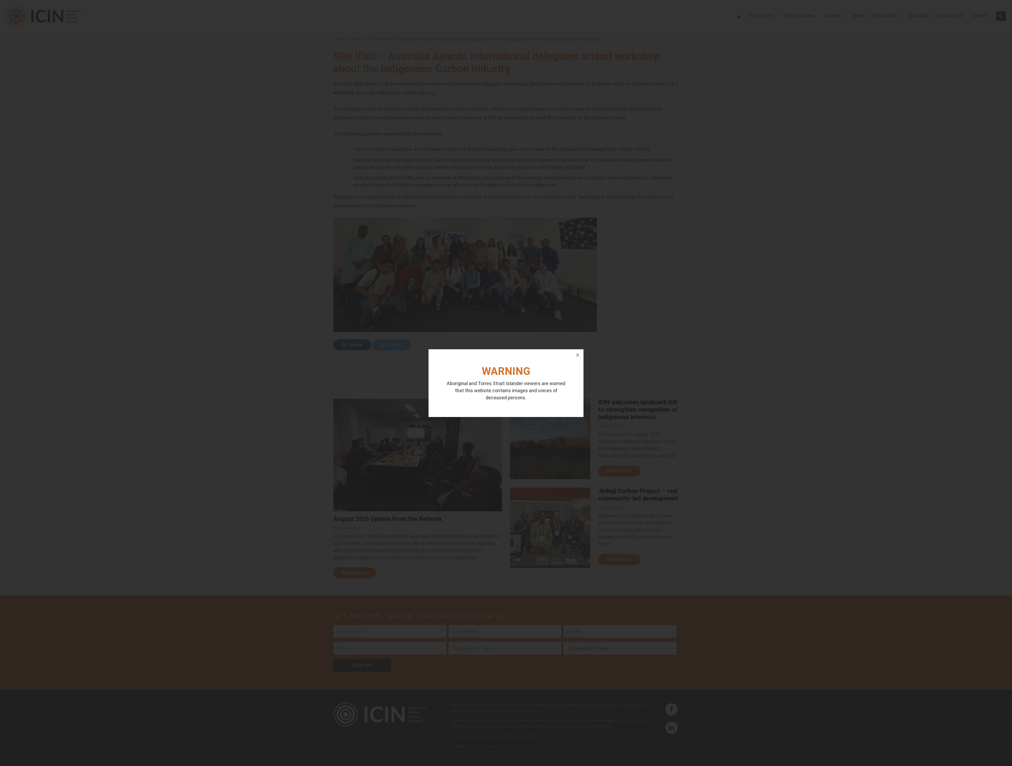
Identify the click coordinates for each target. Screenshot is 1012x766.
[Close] (577, 355)
